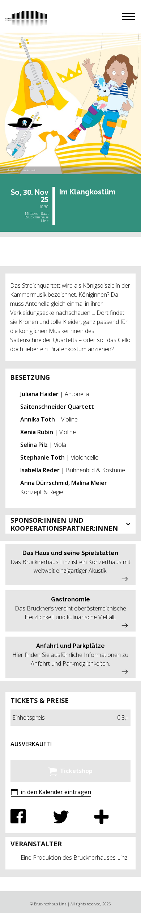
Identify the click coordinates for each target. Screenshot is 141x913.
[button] (129, 16)
